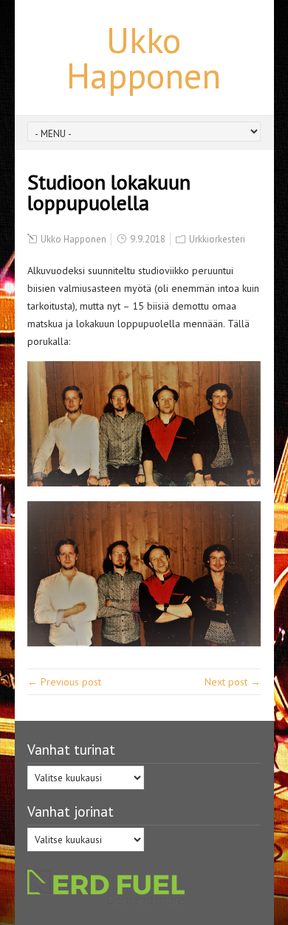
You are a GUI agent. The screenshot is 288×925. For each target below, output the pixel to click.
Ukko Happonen (143, 57)
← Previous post (64, 681)
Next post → (233, 681)
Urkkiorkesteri (217, 239)
